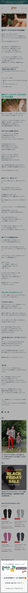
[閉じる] (25, 562)
